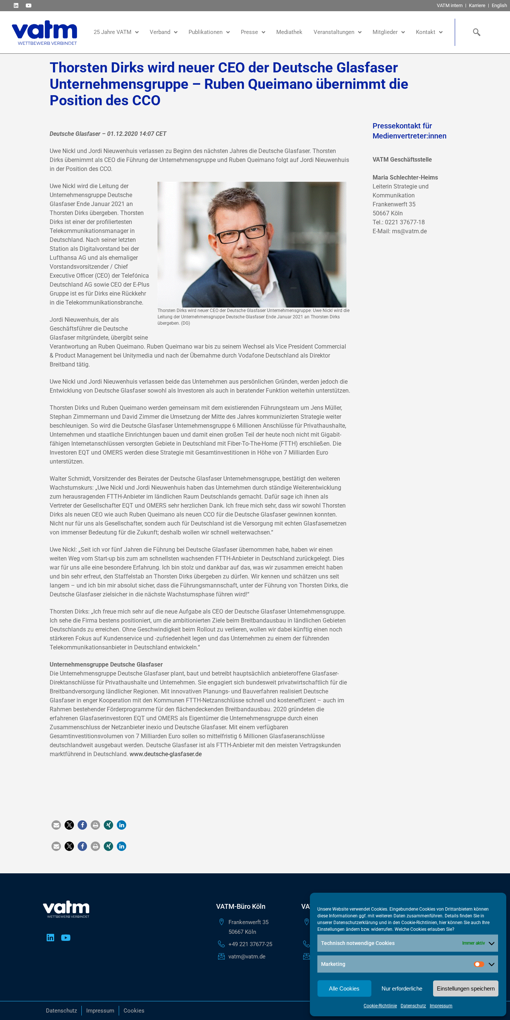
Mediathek (289, 32)
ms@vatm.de (409, 231)
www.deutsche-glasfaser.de (166, 754)
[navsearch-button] (475, 32)
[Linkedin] (16, 5)
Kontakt (425, 32)
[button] (56, 825)
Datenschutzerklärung (355, 922)
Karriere (477, 5)
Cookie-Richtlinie (380, 1005)
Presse (249, 32)
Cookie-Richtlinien (419, 922)
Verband (160, 32)
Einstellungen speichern (466, 988)
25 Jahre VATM (112, 32)
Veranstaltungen (334, 32)
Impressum (441, 1005)
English (499, 5)
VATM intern (450, 5)
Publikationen (206, 32)
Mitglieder (385, 32)
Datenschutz (413, 1005)
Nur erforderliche (402, 988)
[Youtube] (28, 5)
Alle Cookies (344, 988)
